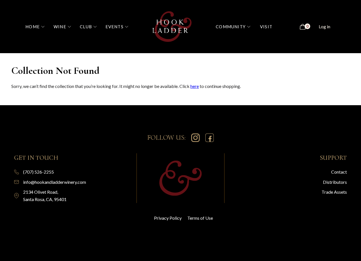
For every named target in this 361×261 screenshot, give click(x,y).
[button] (38, 27)
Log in (324, 26)
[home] (172, 26)
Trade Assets (334, 192)
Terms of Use (200, 218)
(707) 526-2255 (38, 171)
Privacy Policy (168, 218)
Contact (339, 171)
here (194, 86)
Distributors (335, 182)
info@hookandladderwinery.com (54, 182)
